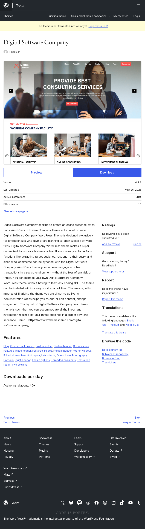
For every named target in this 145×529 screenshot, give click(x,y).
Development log (112, 349)
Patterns (44, 456)
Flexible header (62, 350)
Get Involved (118, 438)
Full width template (15, 355)
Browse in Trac (111, 358)
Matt (8, 474)
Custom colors (44, 346)
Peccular (15, 51)
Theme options (41, 359)
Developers (81, 450)
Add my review (111, 243)
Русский (114, 324)
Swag (115, 456)
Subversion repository (115, 353)
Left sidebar (48, 355)
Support (79, 444)
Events (114, 444)
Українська (132, 324)
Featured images (42, 350)
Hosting (9, 450)
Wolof (15, 503)
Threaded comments (63, 359)
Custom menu (81, 346)
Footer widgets (82, 350)
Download (107, 172)
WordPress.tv (84, 456)
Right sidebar (22, 359)
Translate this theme (114, 332)
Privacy (8, 456)
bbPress (11, 480)
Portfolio (9, 359)
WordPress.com (16, 468)
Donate (116, 450)
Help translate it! (98, 26)
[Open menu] (139, 5)
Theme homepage (14, 211)
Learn (78, 438)
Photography (80, 355)
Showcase (46, 438)
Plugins (43, 450)
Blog (6, 346)
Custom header (63, 346)
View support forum (113, 271)
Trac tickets (109, 362)
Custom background (22, 346)
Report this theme (112, 298)
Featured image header (17, 350)
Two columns (19, 364)
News (7, 444)
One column (64, 355)
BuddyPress (13, 487)
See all (137, 243)
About (7, 438)
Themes (8, 15)
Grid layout (33, 355)
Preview (36, 172)
